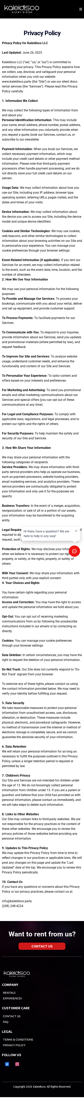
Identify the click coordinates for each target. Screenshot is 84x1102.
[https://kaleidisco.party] (41, 974)
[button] (80, 9)
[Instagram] (17, 1064)
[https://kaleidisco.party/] (21, 9)
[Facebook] (7, 1064)
